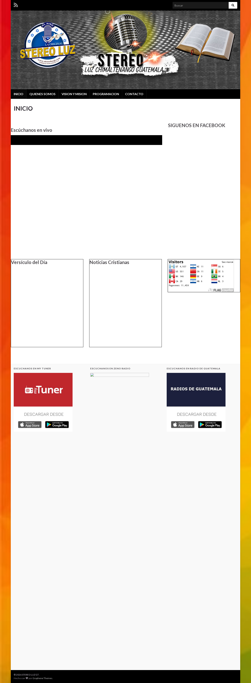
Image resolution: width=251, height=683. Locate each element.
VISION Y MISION (74, 94)
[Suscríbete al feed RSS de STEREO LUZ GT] (16, 4)
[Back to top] (242, 674)
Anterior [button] (15, 49)
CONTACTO (134, 94)
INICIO (18, 94)
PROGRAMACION (106, 94)
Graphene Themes (42, 678)
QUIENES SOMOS (42, 94)
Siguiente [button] (235, 49)
